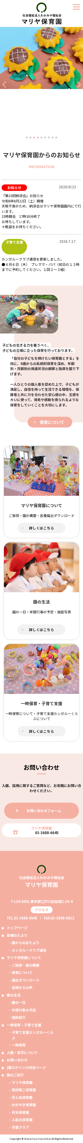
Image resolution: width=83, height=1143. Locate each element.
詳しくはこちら (41, 528)
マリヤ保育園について (24, 957)
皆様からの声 (22, 987)
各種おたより (17, 935)
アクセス (41, 909)
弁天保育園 (20, 1112)
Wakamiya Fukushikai (37, 1138)
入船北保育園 (22, 1119)
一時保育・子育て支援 (24, 1024)
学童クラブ (20, 1127)
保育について (52, 422)
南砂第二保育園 (24, 1089)
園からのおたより (25, 942)
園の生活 (14, 995)
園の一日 (19, 1002)
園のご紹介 (15, 1074)
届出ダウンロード (25, 980)
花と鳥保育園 (22, 1097)
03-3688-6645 (47, 832)
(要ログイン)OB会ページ (26, 1067)
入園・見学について (22, 1052)
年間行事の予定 (24, 1010)
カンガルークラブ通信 (29, 950)
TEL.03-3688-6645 (22, 918)
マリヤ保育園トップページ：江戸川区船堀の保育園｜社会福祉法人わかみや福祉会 (41, 13)
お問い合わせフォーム (44, 810)
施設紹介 (19, 1017)
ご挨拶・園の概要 (25, 965)
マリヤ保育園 (22, 1082)
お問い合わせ (17, 1059)
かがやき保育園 (24, 1104)
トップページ (17, 927)
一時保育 (19, 1044)
